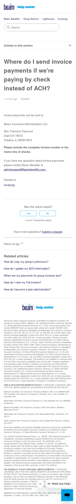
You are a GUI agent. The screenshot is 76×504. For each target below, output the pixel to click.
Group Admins (31, 19)
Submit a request (52, 232)
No (47, 213)
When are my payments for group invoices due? (33, 275)
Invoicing (62, 19)
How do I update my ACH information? (27, 268)
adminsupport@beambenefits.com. (25, 169)
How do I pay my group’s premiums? (26, 261)
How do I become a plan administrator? (27, 289)
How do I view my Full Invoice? (22, 282)
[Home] (19, 6)
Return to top (12, 244)
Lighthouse (48, 19)
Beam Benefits (12, 19)
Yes (28, 213)
